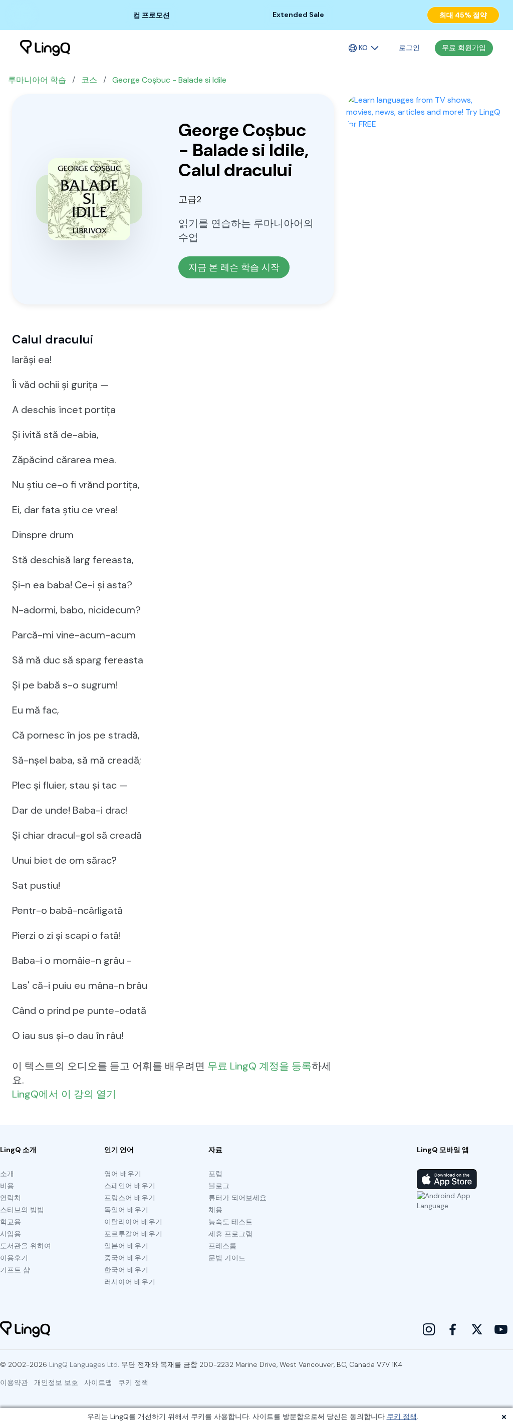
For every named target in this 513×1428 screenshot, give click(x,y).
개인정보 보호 (56, 1382)
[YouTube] (501, 1329)
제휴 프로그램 (230, 1233)
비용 (7, 1185)
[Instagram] (429, 1329)
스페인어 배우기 (129, 1185)
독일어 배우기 (126, 1209)
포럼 (215, 1173)
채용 (215, 1209)
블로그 (218, 1185)
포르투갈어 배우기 (133, 1233)
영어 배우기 (122, 1173)
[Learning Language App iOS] (447, 1179)
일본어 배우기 (126, 1245)
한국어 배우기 (126, 1269)
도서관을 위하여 (25, 1245)
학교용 (10, 1221)
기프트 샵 (15, 1269)
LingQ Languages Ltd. (84, 1364)
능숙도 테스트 (230, 1221)
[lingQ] (45, 48)
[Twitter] (477, 1329)
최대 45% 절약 (463, 15)
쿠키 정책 (402, 1416)
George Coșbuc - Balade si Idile (169, 80)
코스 (89, 80)
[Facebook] (453, 1329)
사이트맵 (98, 1382)
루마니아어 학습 (37, 80)
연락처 (10, 1197)
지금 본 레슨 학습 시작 (234, 267)
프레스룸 (222, 1245)
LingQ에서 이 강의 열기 (64, 1094)
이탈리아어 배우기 (133, 1221)
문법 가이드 (226, 1257)
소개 (7, 1173)
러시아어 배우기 (129, 1281)
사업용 (10, 1233)
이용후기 (14, 1257)
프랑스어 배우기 (129, 1197)
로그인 (409, 47)
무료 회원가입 (464, 47)
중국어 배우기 (126, 1257)
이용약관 (14, 1382)
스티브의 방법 (22, 1209)
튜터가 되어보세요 (237, 1197)
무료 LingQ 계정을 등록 (259, 1066)
